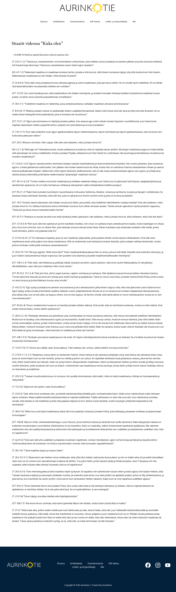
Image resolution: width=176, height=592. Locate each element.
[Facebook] (148, 565)
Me (134, 21)
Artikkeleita (58, 21)
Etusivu (44, 21)
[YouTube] (167, 565)
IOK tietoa (95, 21)
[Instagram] (158, 565)
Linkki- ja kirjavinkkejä (116, 21)
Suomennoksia (77, 21)
